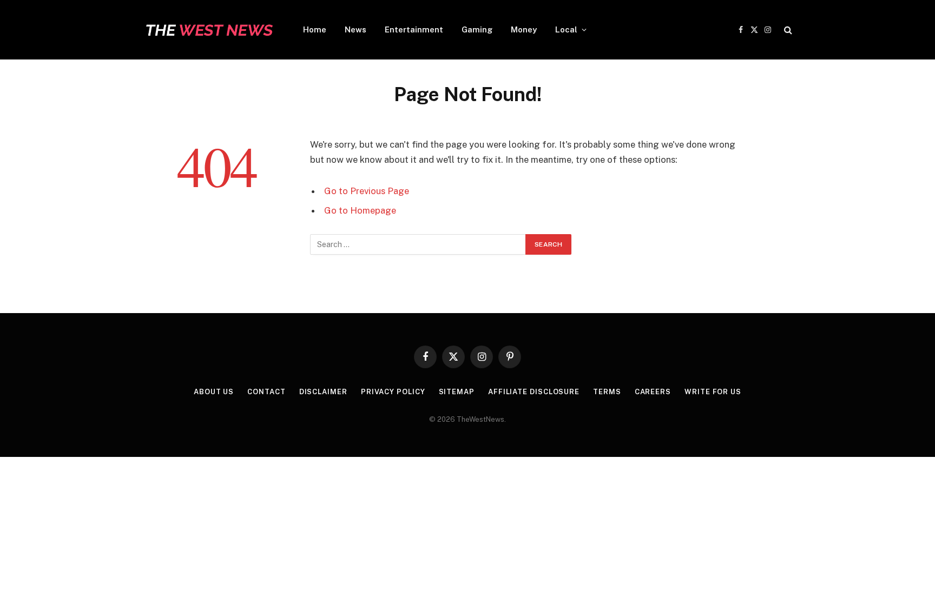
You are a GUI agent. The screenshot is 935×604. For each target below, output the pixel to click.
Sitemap (457, 392)
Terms (607, 392)
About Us (214, 392)
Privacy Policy (393, 392)
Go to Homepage (360, 210)
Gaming (477, 29)
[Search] (787, 30)
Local (566, 29)
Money (524, 29)
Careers (653, 392)
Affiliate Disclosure (534, 392)
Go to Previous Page (366, 190)
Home (314, 29)
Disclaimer (323, 392)
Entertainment (414, 29)
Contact (266, 392)
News (355, 29)
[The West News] (209, 30)
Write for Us (712, 392)
